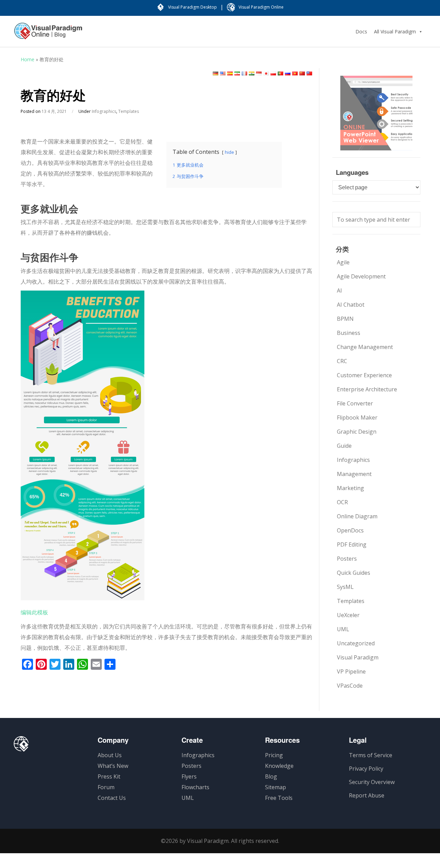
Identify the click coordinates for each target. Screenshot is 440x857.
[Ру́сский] (287, 73)
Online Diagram (357, 516)
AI (339, 290)
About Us (110, 755)
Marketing (350, 488)
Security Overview (372, 782)
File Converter (355, 403)
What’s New (113, 766)
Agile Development (361, 276)
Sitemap (275, 787)
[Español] (230, 73)
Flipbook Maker (357, 417)
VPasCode (350, 685)
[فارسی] (237, 73)
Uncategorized (356, 643)
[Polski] (273, 73)
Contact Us (112, 798)
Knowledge (279, 766)
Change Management (365, 347)
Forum (106, 787)
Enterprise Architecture (367, 389)
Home (27, 59)
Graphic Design (356, 431)
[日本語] (266, 73)
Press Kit (109, 776)
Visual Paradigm (357, 657)
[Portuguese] (280, 73)
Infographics (104, 111)
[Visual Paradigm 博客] (48, 34)
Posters (347, 558)
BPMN (345, 318)
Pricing (274, 755)
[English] (223, 73)
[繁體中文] (309, 73)
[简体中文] (302, 73)
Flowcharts (195, 787)
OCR (342, 502)
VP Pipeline (351, 671)
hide (229, 152)
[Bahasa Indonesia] (259, 73)
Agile (343, 262)
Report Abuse (366, 795)
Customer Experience (364, 375)
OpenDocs (350, 530)
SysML (345, 587)
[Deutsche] (215, 73)
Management (354, 474)
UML (343, 629)
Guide (344, 445)
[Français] (244, 73)
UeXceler (348, 615)
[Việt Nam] (295, 73)
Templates (128, 111)
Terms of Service (370, 755)
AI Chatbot (350, 304)
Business (348, 333)
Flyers (189, 776)
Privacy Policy (366, 768)
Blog (271, 776)
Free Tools (279, 798)
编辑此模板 (34, 612)
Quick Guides (353, 572)
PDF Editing (351, 544)
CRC (342, 361)
